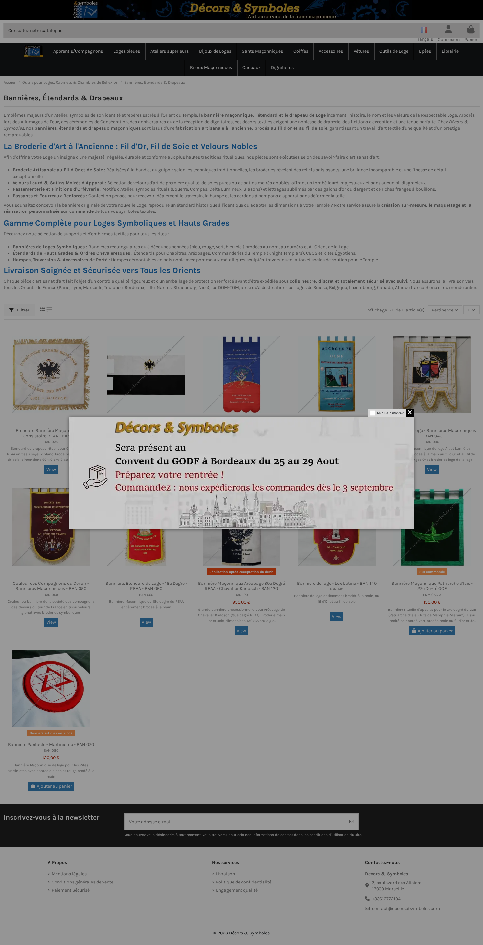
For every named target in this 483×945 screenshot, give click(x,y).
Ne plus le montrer (390, 413)
